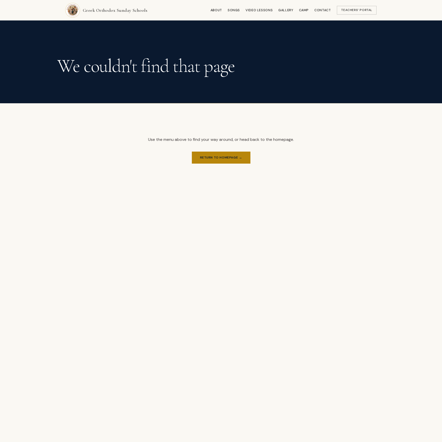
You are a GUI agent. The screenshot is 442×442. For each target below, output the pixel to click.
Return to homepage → (221, 157)
